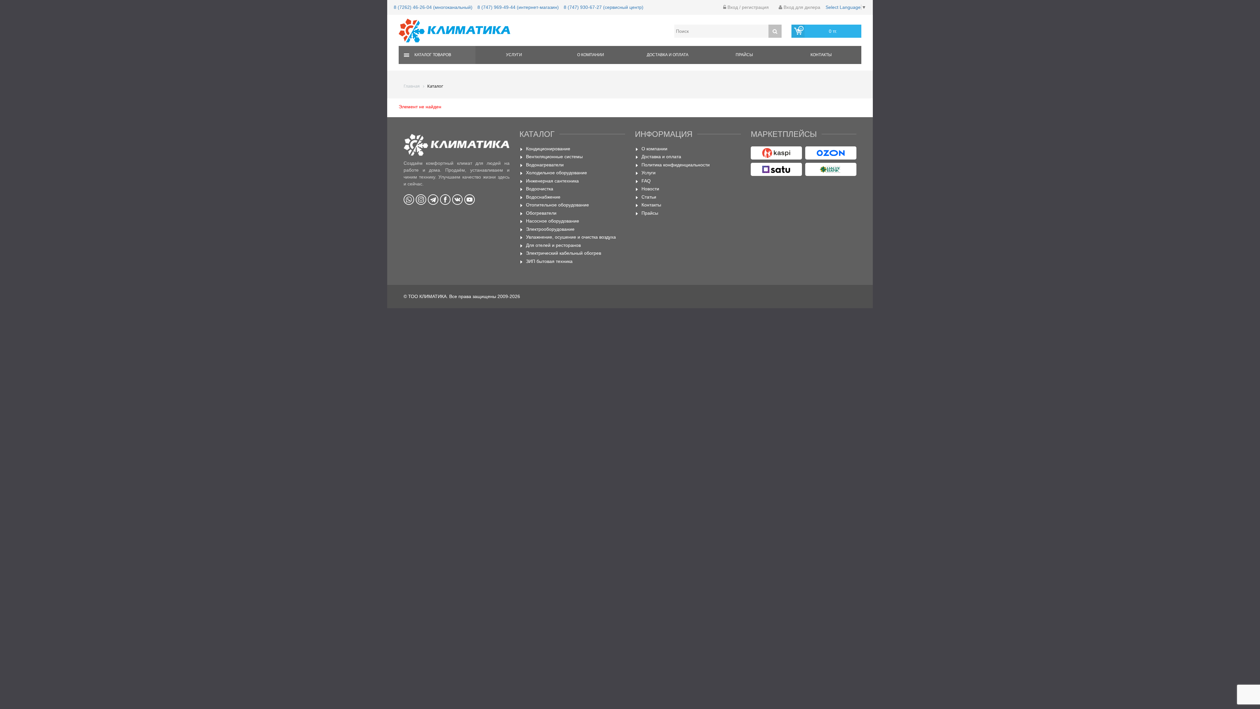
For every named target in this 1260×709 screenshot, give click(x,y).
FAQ (646, 180)
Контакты (821, 55)
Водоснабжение (543, 197)
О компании (590, 55)
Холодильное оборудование (556, 172)
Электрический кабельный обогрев (563, 253)
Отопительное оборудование (557, 204)
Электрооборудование (550, 229)
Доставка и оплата (667, 55)
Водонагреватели (545, 164)
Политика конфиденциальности (675, 164)
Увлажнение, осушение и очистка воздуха (571, 237)
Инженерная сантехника (552, 180)
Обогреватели (541, 213)
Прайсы (744, 55)
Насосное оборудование (552, 221)
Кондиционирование (548, 148)
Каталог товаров (432, 55)
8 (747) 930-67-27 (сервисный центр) (603, 7)
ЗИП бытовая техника (549, 261)
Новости (650, 188)
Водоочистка (539, 188)
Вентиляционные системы (554, 156)
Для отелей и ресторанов (553, 245)
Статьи (648, 197)
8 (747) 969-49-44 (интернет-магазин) (518, 7)
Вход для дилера (801, 7)
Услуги (514, 55)
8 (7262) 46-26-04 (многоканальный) (433, 7)
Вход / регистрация (747, 7)
